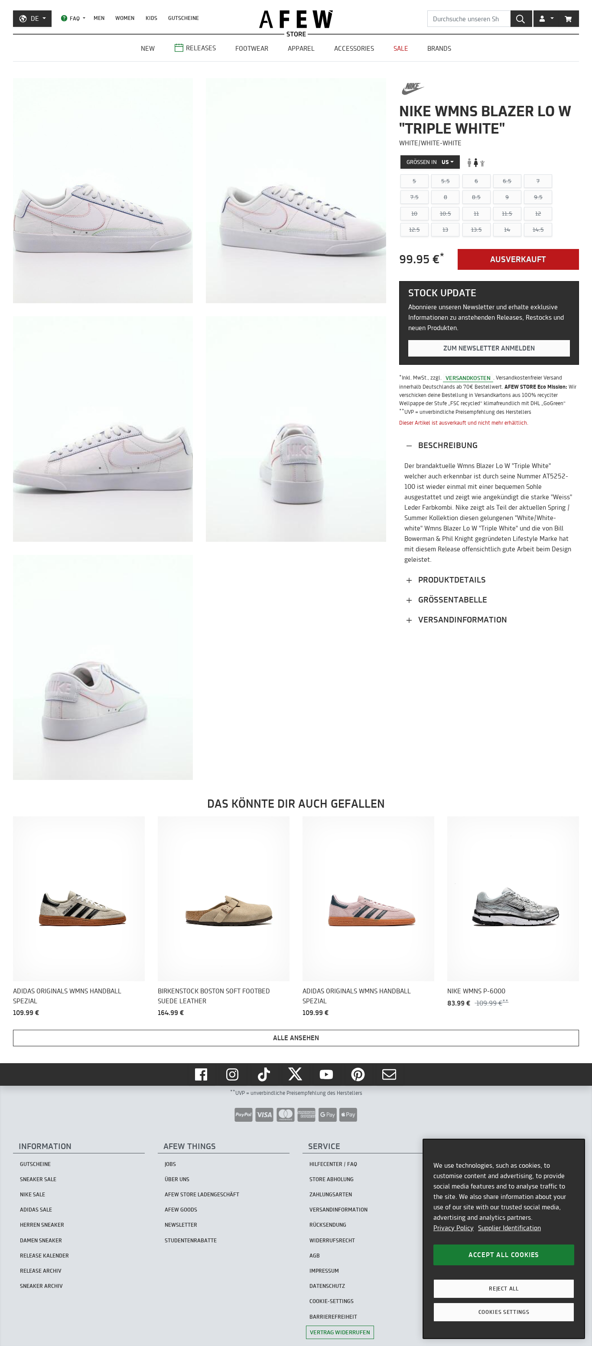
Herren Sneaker (42, 1225)
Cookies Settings (504, 1312)
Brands (439, 48)
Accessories (354, 48)
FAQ (74, 18)
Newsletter (181, 1225)
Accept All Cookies (503, 1255)
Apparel (301, 48)
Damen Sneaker (41, 1240)
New (148, 48)
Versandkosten (468, 377)
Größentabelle (451, 600)
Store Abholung (331, 1179)
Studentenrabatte (191, 1240)
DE (35, 18)
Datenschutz (327, 1286)
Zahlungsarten (330, 1194)
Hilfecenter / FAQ (333, 1164)
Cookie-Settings (331, 1301)
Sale (401, 48)
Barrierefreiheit (333, 1316)
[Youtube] (327, 1074)
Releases (201, 48)
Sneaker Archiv (41, 1286)
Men (99, 18)
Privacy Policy (453, 1228)
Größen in (428, 162)
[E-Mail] (390, 1074)
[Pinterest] (358, 1074)
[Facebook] (202, 1074)
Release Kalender (44, 1255)
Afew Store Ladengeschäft (202, 1194)
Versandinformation (461, 620)
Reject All (504, 1288)
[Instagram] (233, 1074)
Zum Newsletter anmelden (489, 348)
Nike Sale (32, 1194)
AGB (314, 1255)
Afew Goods (181, 1209)
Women (124, 18)
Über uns (177, 1179)
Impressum (324, 1270)
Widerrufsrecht (332, 1240)
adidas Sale (36, 1209)
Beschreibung (447, 445)
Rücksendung (327, 1225)
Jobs (170, 1164)
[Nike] (413, 89)
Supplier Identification (509, 1228)
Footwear (251, 48)
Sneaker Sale (38, 1179)
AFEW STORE (296, 19)
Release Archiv (41, 1270)
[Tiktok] (264, 1074)
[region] (504, 1239)
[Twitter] (296, 1074)
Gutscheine (183, 18)
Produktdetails (451, 580)
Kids (151, 18)
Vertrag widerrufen (340, 1332)
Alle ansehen (296, 1038)
